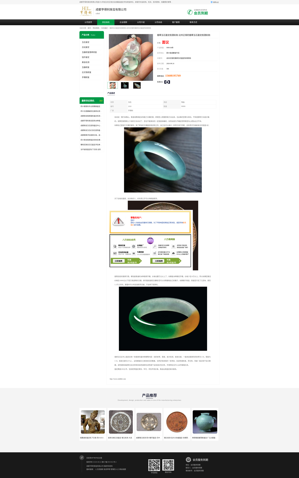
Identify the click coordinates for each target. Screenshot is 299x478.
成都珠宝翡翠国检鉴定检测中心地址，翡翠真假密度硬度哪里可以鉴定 (92, 116)
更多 (101, 101)
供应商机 (106, 22)
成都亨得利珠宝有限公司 (94, 466)
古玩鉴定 (85, 47)
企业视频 (123, 22)
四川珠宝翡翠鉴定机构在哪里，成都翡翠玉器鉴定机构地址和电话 (92, 140)
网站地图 (122, 469)
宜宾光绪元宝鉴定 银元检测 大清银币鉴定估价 (97, 438)
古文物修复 (86, 72)
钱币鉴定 (85, 57)
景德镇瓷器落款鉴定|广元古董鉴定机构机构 (180, 438)
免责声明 (107, 469)
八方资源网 (99, 469)
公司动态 (158, 22)
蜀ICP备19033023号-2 (109, 462)
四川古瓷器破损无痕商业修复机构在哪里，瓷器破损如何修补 (92, 111)
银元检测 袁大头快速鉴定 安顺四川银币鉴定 (152, 438)
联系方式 (193, 22)
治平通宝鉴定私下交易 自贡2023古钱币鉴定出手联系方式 (92, 149)
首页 (89, 28)
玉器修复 (85, 67)
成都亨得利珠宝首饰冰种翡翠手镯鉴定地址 (92, 121)
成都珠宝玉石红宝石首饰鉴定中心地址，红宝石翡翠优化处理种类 (92, 130)
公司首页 (88, 22)
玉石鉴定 (104, 28)
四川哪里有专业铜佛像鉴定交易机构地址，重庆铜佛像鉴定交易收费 (92, 106)
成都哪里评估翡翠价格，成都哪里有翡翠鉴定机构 (92, 135)
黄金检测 (85, 62)
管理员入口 (115, 469)
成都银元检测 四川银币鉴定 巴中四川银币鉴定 (125, 438)
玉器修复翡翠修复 (89, 52)
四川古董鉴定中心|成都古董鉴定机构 (205, 438)
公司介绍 (141, 22)
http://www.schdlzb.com (118, 379)
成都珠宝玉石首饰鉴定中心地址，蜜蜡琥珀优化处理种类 (92, 125)
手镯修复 (85, 77)
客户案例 (176, 22)
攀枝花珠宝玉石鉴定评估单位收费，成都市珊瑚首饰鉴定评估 (92, 145)
